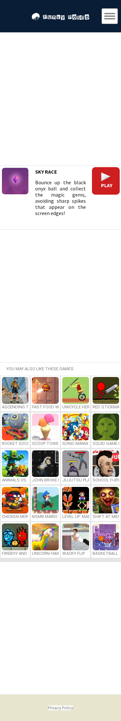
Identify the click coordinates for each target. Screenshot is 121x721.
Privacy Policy (60, 707)
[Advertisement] (60, 100)
